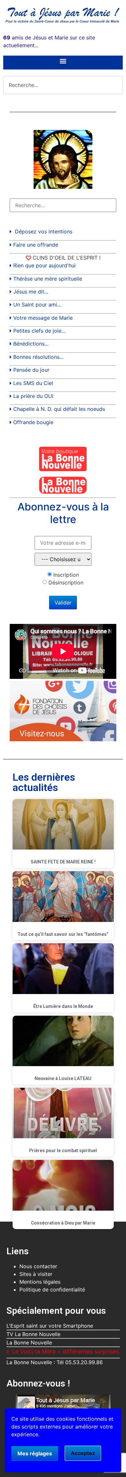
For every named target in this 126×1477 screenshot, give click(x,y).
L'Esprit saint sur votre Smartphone (49, 1325)
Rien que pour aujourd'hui (44, 265)
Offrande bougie (33, 422)
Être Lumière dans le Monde (63, 1006)
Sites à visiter (35, 1274)
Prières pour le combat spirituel (63, 1150)
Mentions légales (39, 1282)
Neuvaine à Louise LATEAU (63, 1078)
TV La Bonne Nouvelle (33, 1334)
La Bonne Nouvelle (29, 1342)
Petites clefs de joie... (39, 330)
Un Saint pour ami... (37, 304)
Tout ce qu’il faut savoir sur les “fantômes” (63, 934)
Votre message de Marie (43, 318)
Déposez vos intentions (43, 231)
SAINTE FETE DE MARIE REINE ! (63, 861)
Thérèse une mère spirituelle (47, 278)
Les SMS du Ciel (33, 383)
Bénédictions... (30, 343)
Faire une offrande (35, 244)
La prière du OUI (33, 396)
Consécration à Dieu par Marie (63, 1222)
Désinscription (65, 582)
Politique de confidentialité (52, 1289)
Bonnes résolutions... (38, 357)
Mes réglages (34, 1453)
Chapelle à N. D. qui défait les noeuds (59, 409)
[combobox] (63, 85)
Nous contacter (38, 1266)
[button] (63, 61)
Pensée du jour (31, 370)
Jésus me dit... (30, 291)
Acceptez (83, 1453)
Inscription (66, 574)
